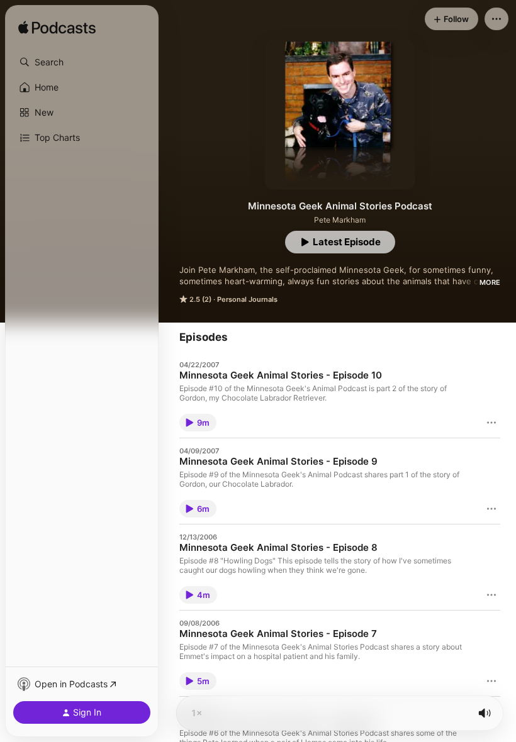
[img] (57, 28)
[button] (82, 62)
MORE (490, 282)
